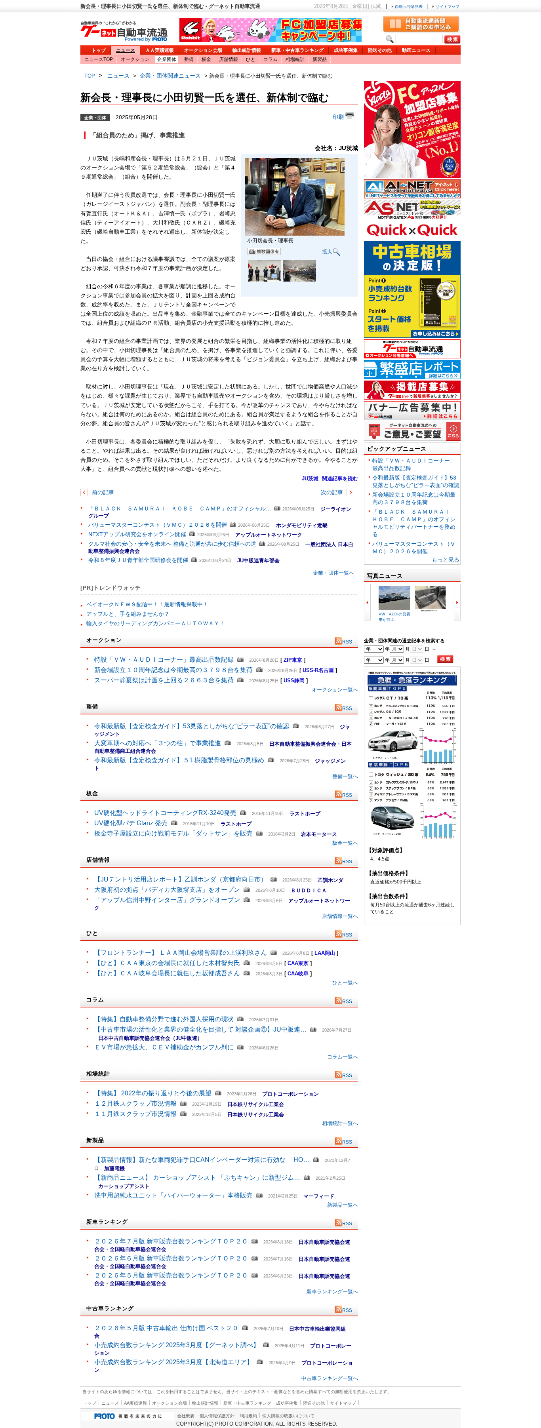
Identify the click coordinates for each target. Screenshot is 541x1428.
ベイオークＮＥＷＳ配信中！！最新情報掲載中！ (147, 604)
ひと (250, 59)
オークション (135, 59)
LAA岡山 (324, 953)
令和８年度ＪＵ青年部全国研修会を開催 (138, 560)
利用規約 (248, 1415)
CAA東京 (298, 963)
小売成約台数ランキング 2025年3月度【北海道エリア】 (173, 1362)
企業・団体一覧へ (333, 573)
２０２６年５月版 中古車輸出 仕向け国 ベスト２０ (166, 1328)
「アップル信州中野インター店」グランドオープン (167, 900)
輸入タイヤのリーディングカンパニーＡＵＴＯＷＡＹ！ (155, 623)
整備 (189, 59)
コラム (270, 59)
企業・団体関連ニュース (170, 75)
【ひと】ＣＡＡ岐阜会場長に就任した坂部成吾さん (167, 973)
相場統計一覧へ (340, 1123)
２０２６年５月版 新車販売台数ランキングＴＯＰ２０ (171, 1275)
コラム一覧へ (342, 1057)
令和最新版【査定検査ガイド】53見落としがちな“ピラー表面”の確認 (191, 726)
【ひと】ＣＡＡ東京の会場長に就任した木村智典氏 (167, 963)
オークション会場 (203, 50)
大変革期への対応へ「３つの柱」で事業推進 (157, 743)
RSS (347, 642)
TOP (89, 76)
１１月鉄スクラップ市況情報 (135, 1113)
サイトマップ (446, 6)
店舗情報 (228, 59)
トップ (98, 50)
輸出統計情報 (246, 50)
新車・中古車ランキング (297, 50)
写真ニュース (385, 576)
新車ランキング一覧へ (332, 1292)
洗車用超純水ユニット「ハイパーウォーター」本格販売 (173, 1195)
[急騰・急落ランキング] (412, 837)
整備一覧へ (345, 776)
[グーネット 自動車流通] (124, 39)
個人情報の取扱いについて (288, 1415)
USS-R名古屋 (318, 670)
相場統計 (295, 59)
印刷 (339, 117)
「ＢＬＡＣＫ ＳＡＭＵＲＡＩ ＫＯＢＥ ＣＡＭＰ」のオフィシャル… (179, 508)
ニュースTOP (98, 59)
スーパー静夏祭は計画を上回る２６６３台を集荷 (164, 680)
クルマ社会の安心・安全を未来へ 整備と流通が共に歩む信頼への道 (172, 544)
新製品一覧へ (342, 1205)
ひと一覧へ (345, 983)
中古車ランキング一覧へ (329, 1378)
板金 (206, 59)
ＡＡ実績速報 (159, 50)
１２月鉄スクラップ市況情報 (135, 1103)
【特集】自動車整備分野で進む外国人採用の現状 (164, 1019)
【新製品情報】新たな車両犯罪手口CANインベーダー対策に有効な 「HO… (201, 1159)
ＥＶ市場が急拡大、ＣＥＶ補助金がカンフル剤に (164, 1047)
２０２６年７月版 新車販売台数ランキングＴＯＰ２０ (171, 1241)
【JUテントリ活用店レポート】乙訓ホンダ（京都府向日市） (180, 879)
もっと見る (445, 559)
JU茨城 (310, 479)
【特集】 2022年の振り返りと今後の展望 (152, 1093)
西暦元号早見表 (409, 6)
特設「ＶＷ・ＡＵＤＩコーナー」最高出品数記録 (164, 659)
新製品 (319, 59)
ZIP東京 (293, 660)
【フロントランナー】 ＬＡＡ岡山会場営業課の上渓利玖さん (180, 952)
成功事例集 (346, 50)
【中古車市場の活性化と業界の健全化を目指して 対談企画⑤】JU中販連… (200, 1029)
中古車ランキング (110, 1308)
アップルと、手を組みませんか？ (128, 614)
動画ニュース (416, 50)
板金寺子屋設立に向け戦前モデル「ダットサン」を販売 (173, 833)
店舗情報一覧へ (340, 916)
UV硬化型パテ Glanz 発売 (131, 823)
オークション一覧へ (335, 690)
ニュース (125, 50)
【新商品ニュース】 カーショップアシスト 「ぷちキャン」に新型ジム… (197, 1177)
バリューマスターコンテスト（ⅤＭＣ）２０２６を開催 (157, 525)
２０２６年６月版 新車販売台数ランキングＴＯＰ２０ (171, 1258)
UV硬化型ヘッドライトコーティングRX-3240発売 (165, 812)
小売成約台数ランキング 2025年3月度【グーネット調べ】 (176, 1345)
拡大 (327, 251)
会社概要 (185, 1415)
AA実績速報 (135, 1403)
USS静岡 (294, 681)
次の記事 (333, 492)
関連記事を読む (340, 479)
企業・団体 (95, 117)
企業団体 (166, 59)
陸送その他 (380, 50)
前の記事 (102, 492)
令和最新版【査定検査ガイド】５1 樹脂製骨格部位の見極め (179, 760)
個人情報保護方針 (217, 1415)
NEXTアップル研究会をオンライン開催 (137, 534)
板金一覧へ (345, 843)
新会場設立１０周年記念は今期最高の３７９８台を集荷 (173, 669)
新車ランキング (107, 1222)
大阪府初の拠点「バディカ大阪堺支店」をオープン (167, 889)
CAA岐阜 (298, 974)
